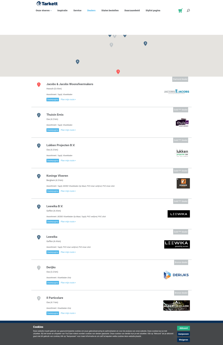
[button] (118, 71)
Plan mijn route (68, 99)
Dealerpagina (52, 99)
